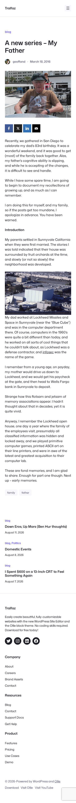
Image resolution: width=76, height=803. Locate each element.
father (25, 492)
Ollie (57, 781)
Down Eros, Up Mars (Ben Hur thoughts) (36, 526)
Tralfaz (10, 8)
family (11, 492)
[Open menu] (68, 8)
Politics (16, 543)
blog (8, 32)
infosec (48, 352)
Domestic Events (18, 549)
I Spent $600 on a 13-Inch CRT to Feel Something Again (34, 574)
